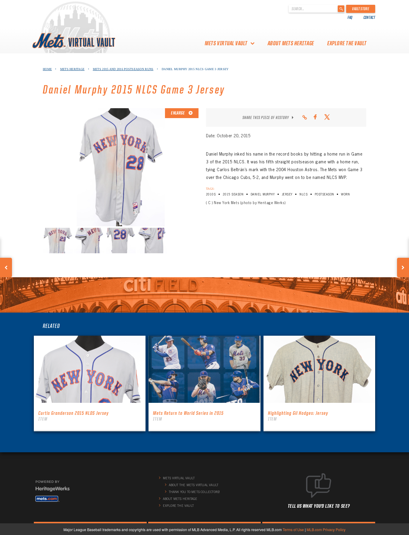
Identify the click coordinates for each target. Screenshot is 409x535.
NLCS (303, 194)
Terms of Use (293, 529)
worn (345, 194)
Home (47, 69)
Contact (369, 17)
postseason (324, 194)
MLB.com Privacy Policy (326, 529)
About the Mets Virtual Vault (194, 485)
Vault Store (360, 9)
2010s (211, 194)
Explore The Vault (347, 43)
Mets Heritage (72, 69)
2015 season (233, 194)
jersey (287, 194)
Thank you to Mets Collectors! (194, 492)
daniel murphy (263, 194)
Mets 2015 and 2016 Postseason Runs (123, 69)
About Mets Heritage (291, 43)
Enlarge (178, 113)
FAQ (350, 17)
